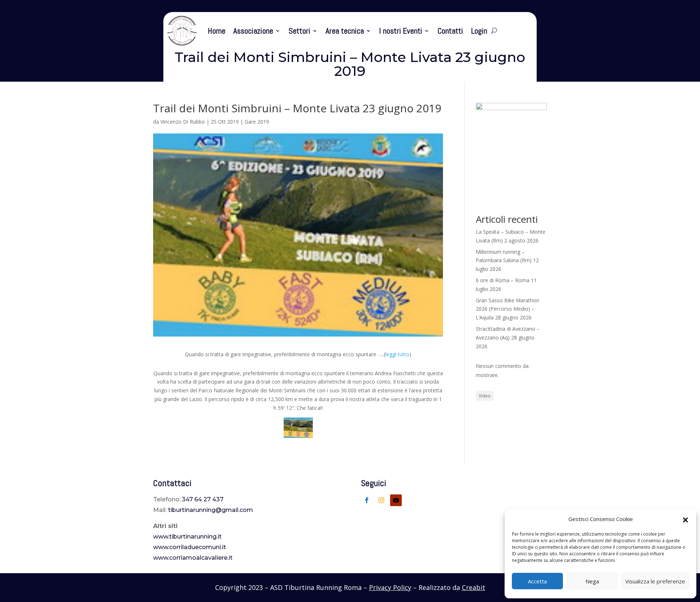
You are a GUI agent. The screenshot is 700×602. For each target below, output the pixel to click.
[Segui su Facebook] (367, 500)
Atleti (435, 7)
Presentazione (328, 7)
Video (485, 396)
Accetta (537, 581)
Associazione (253, 31)
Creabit (473, 587)
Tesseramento (503, 7)
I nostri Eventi (400, 31)
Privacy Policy (390, 587)
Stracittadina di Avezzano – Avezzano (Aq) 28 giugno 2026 (508, 337)
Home (216, 31)
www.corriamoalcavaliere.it (193, 557)
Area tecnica (345, 31)
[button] (685, 519)
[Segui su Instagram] (381, 500)
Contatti (450, 31)
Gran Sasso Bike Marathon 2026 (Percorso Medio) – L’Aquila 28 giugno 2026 (507, 309)
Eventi (463, 7)
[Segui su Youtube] (396, 500)
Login (479, 31)
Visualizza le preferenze (655, 581)
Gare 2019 (257, 121)
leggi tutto (397, 354)
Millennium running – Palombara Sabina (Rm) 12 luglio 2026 (507, 260)
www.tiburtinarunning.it (187, 536)
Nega (592, 581)
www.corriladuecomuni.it (189, 547)
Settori (299, 31)
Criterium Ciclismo (388, 7)
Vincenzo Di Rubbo (182, 121)
